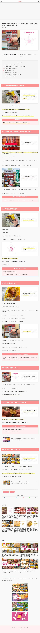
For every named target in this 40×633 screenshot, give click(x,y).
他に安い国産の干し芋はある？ (10, 75)
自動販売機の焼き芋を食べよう (10, 72)
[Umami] (20, 1)
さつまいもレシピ (18, 578)
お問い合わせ (26, 627)
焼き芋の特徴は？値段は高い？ (10, 68)
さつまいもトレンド (5, 578)
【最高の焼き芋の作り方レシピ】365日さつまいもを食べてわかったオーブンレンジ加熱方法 (24, 439)
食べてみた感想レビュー (9, 70)
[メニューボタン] (1, 1)
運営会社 (13, 627)
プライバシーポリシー (19, 627)
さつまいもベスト (12, 578)
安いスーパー (4, 580)
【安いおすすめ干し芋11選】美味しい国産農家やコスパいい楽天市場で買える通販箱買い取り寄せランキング (24, 482)
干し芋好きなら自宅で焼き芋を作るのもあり (13, 74)
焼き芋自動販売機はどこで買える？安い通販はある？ (15, 66)
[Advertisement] (20, 10)
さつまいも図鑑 (25, 578)
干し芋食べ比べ (9, 580)
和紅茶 (36, 578)
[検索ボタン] (39, 1)
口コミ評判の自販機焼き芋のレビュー (12, 64)
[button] (4, 498)
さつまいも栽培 (31, 578)
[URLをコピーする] (35, 498)
